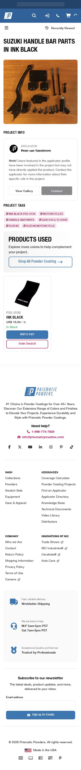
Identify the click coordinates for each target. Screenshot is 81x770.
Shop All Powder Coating (37, 253)
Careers (10, 579)
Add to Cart (27, 325)
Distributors (49, 522)
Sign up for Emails (43, 714)
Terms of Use (14, 573)
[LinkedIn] (40, 447)
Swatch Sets (13, 491)
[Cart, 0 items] (71, 7)
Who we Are (13, 542)
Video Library (50, 515)
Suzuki (14, 217)
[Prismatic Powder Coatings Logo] (8, 7)
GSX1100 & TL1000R (54, 211)
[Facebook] (9, 447)
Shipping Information (19, 561)
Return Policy (14, 554)
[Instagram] (51, 447)
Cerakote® (48, 554)
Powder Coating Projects (58, 484)
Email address (14, 697)
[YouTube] (30, 447)
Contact (56, 182)
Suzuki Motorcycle (40, 217)
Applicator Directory (55, 497)
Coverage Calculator (55, 478)
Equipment (12, 497)
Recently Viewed (63, 19)
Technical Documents (56, 509)
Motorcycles (53, 205)
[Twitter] (20, 447)
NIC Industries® (52, 548)
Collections (12, 478)
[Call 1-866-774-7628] (57, 7)
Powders (11, 484)
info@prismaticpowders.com (43, 437)
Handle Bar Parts (21, 211)
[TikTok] (71, 447)
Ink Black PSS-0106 (22, 205)
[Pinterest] (61, 447)
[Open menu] (6, 19)
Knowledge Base (53, 503)
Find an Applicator (53, 491)
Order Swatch (27, 335)
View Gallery (24, 182)
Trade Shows (50, 542)
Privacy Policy (14, 567)
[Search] (33, 7)
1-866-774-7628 (43, 432)
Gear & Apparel (15, 503)
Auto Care (48, 561)
